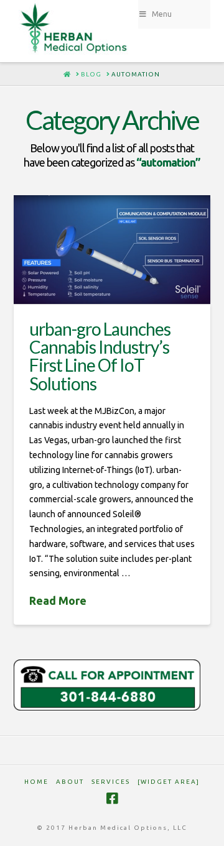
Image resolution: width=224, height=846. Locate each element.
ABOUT (70, 781)
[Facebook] (112, 798)
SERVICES (110, 781)
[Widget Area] (169, 781)
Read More (57, 600)
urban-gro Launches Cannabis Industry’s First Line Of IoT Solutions (99, 356)
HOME (36, 781)
